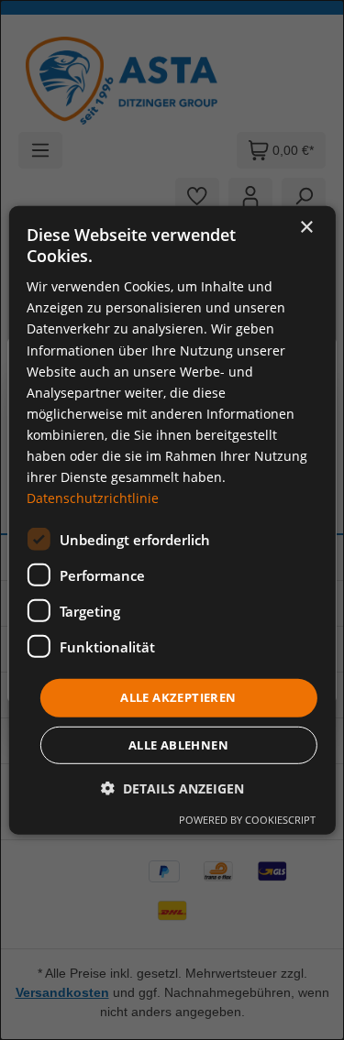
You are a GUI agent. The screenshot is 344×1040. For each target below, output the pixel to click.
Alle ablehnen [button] (178, 745)
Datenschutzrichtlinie (93, 498)
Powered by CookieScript (247, 820)
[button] (172, 788)
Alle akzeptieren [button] (178, 697)
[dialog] (171, 519)
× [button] (306, 227)
